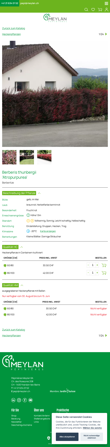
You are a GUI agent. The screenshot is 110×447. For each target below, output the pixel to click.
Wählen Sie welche (92, 428)
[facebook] (24, 400)
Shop (13, 415)
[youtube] (30, 400)
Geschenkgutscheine (21, 425)
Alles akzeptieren (67, 437)
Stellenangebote (42, 418)
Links (36, 421)
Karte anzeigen (48, 231)
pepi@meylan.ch (29, 3)
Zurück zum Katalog (13, 28)
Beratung (15, 418)
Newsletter (16, 421)
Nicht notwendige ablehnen (92, 436)
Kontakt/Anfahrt (42, 415)
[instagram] (19, 400)
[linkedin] (13, 400)
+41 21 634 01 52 (9, 3)
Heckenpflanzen (11, 34)
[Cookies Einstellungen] (48, 438)
